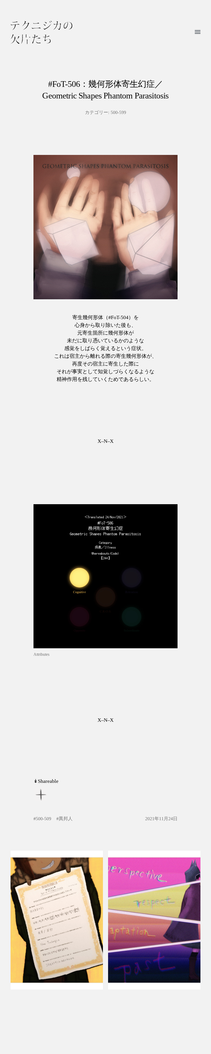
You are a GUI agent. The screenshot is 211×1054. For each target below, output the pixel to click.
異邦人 (66, 818)
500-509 (43, 818)
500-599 (118, 112)
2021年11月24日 (161, 818)
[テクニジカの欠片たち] (41, 32)
